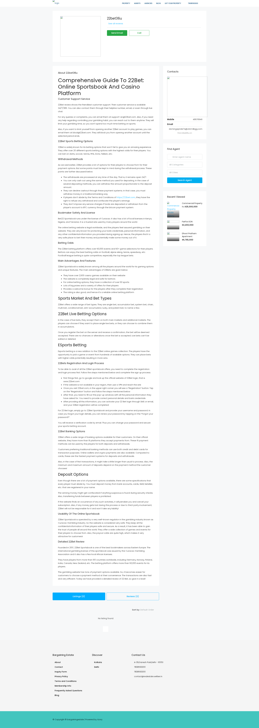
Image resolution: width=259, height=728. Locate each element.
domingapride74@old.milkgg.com (185, 129)
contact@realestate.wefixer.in (148, 676)
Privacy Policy (61, 676)
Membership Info (63, 686)
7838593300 (193, 3)
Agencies (148, 3)
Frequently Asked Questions (68, 690)
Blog (158, 3)
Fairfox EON (187, 221)
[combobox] (149, 610)
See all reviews (115, 23)
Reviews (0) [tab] (133, 596)
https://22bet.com (126, 197)
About (58, 662)
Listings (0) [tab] (79, 596)
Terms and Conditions (65, 681)
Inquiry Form (61, 671)
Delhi (96, 667)
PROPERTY (126, 3)
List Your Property (173, 3)
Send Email (117, 33)
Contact (59, 667)
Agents (137, 3)
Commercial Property (192, 203)
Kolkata (98, 662)
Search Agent (185, 180)
